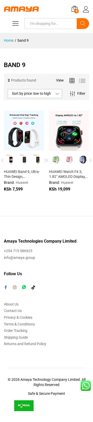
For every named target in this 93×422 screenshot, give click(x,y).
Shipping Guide (16, 337)
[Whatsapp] (24, 287)
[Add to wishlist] (35, 147)
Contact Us (13, 311)
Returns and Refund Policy (25, 344)
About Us (11, 304)
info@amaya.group (19, 258)
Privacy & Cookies (18, 317)
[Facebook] (5, 287)
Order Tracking (15, 331)
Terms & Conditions (19, 324)
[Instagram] (14, 287)
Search (83, 23)
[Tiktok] (33, 287)
